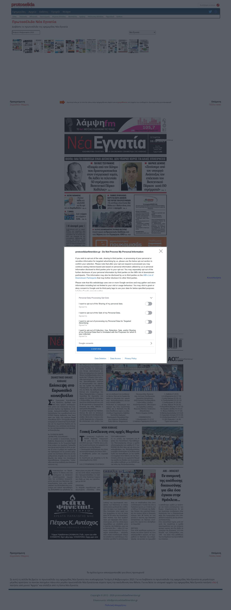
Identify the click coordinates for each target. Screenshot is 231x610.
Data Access (115, 358)
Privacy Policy (130, 358)
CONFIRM (96, 349)
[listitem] (115, 297)
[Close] (161, 252)
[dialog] (115, 305)
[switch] (148, 304)
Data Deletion (100, 358)
